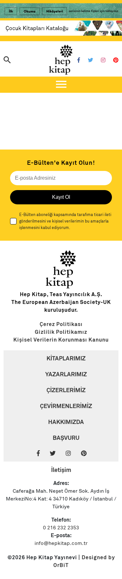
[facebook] (42, 454)
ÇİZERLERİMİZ (66, 390)
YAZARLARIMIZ (66, 374)
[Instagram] (103, 60)
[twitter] (57, 454)
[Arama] (7, 60)
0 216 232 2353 (61, 528)
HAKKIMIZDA (66, 422)
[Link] (61, 11)
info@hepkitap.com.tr (61, 543)
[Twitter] (90, 60)
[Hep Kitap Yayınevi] (61, 286)
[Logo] (61, 60)
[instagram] (73, 454)
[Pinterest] (115, 60)
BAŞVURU (66, 437)
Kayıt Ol (61, 197)
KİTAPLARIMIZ (66, 358)
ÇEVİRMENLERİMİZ (66, 406)
